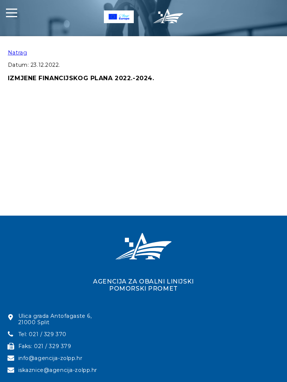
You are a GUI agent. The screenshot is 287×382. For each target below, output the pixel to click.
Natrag (17, 53)
